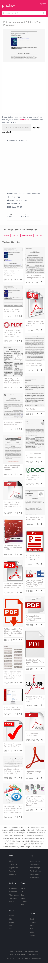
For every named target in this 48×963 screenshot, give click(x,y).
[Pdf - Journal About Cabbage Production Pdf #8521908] (35, 260)
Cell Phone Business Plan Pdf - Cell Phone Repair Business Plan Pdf (13, 771)
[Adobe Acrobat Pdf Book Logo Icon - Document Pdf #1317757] (35, 541)
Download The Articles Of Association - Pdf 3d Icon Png (35, 323)
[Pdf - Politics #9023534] (35, 391)
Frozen (23, 888)
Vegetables (13, 868)
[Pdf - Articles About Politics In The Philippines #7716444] (13, 258)
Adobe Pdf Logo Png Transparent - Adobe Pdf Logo (35, 699)
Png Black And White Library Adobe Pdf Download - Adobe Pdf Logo (12, 505)
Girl (22, 892)
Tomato (12, 871)
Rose (31, 926)
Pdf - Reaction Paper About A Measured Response (12, 468)
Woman (23, 898)
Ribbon (32, 932)
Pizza (11, 861)
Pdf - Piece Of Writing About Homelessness (34, 365)
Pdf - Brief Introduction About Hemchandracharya (34, 455)
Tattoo (32, 935)
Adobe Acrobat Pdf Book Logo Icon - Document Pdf (33, 557)
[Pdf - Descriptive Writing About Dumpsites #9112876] (13, 406)
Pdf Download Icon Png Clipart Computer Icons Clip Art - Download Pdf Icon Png (13, 632)
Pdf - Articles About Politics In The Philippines (11, 273)
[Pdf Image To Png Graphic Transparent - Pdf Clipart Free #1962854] (35, 605)
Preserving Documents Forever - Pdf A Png (12, 745)
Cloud (11, 916)
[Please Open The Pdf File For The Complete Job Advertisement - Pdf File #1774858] (13, 571)
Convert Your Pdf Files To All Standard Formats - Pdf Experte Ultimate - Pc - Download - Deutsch (35, 801)
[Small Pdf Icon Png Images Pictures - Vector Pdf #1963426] (35, 644)
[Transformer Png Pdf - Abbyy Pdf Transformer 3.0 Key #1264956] (13, 531)
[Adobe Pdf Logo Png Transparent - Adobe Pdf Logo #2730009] (35, 684)
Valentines (13, 898)
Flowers (33, 922)
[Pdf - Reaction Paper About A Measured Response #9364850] (13, 449)
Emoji (32, 919)
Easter (11, 901)
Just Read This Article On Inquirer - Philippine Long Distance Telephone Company (12, 333)
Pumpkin (12, 874)
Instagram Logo (35, 861)
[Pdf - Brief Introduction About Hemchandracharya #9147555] (35, 435)
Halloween (13, 892)
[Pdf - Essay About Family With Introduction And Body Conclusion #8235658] (13, 361)
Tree (11, 929)
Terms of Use (36, 958)
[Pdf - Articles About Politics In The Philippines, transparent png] (24, 45)
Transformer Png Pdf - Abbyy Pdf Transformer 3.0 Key (13, 548)
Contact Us (19, 958)
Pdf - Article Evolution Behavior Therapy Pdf (12, 310)
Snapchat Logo (35, 874)
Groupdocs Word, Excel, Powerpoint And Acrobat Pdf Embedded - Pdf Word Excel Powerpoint (13, 809)
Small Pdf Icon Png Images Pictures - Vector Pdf (35, 662)
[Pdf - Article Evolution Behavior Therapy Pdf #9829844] (13, 296)
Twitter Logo (34, 864)
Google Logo (34, 877)
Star (10, 926)
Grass (11, 922)
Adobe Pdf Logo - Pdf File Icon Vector (34, 734)
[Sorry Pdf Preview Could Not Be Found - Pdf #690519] (35, 502)
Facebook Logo (35, 871)
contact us (24, 119)
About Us (10, 958)
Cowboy (24, 901)
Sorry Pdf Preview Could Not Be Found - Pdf (35, 518)
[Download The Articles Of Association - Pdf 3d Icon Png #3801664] (35, 303)
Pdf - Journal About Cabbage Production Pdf (35, 277)
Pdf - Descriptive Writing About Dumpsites (13, 423)
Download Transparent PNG (17, 127)
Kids (22, 905)
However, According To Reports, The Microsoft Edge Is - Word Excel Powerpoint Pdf (35, 583)
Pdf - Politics (30, 409)
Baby (23, 895)
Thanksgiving (14, 895)
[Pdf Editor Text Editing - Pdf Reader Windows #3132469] (13, 696)
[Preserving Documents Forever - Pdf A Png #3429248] (13, 731)
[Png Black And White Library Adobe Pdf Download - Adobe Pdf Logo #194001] (13, 490)
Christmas (13, 888)
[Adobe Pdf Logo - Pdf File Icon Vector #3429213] (35, 721)
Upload (43, 4)
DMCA (27, 958)
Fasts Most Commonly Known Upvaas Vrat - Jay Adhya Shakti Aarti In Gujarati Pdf (12, 675)
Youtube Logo (35, 868)
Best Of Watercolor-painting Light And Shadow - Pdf (33, 477)
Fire (10, 919)
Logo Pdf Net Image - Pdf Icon (34, 773)
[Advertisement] (24, 87)
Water (32, 929)
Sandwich (13, 864)
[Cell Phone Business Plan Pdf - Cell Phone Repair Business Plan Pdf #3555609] (13, 761)
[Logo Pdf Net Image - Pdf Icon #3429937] (35, 757)
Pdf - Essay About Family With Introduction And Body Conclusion (13, 381)
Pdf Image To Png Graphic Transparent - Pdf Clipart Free (34, 618)
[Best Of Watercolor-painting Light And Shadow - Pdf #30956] (35, 470)
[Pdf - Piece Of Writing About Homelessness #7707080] (35, 348)
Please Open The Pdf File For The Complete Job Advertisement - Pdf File (13, 586)
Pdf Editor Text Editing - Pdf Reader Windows (13, 708)
